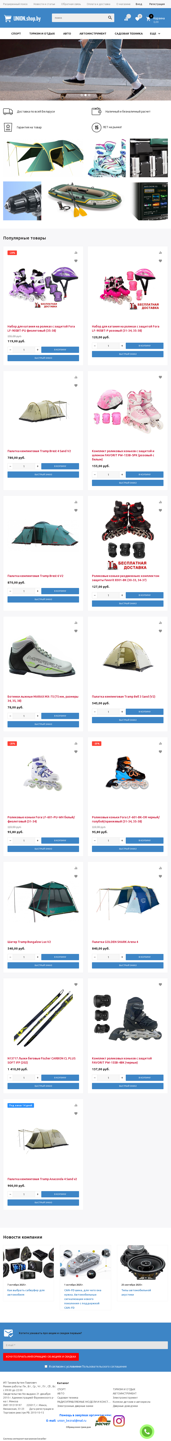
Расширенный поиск (15, 4)
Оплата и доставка (98, 4)
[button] (82, 95)
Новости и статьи (44, 4)
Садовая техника (67, 1397)
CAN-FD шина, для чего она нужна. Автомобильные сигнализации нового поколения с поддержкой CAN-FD (82, 1299)
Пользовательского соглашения (104, 1366)
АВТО (60, 1393)
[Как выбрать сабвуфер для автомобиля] (28, 1262)
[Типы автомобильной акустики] (142, 1262)
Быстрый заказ (43, 358)
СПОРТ (61, 1389)
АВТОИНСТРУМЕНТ (125, 1393)
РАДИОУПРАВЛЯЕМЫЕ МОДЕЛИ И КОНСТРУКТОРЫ (84, 1401)
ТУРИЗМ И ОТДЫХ (124, 1389)
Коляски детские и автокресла (131, 1401)
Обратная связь (71, 4)
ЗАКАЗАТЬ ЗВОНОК (148, 1432)
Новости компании (22, 1237)
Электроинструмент (125, 1397)
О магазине (123, 4)
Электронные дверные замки (75, 1406)
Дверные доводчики (125, 1406)
